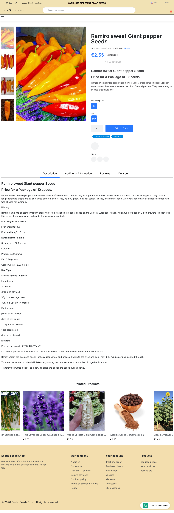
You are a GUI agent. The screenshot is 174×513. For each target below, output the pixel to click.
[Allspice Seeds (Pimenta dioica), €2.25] (130, 416)
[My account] (160, 10)
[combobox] (89, 10)
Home (127, 48)
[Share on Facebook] (94, 159)
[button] (170, 10)
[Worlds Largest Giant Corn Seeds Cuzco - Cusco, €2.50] (87, 416)
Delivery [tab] (123, 173)
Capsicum (117, 137)
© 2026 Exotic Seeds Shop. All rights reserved (29, 502)
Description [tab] (50, 173)
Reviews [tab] (105, 173)
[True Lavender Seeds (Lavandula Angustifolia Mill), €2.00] (43, 416)
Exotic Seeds (8, 10)
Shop (21, 10)
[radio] (94, 106)
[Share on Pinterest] (106, 159)
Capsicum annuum (102, 137)
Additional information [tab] (78, 173)
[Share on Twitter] (100, 159)
